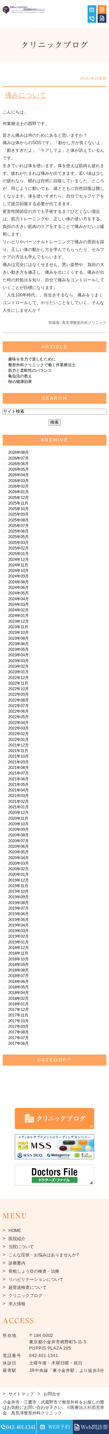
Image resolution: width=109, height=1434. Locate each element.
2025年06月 (18, 531)
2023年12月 (18, 621)
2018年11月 (18, 953)
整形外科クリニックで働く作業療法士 (42, 365)
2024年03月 (18, 604)
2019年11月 (18, 885)
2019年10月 (18, 891)
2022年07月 (18, 705)
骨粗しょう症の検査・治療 (33, 1271)
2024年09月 (18, 576)
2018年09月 (18, 964)
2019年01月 (18, 942)
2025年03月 (18, 542)
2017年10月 (18, 1021)
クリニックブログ (25, 1295)
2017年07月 (18, 1038)
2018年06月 (18, 981)
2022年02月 (18, 733)
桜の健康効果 (20, 381)
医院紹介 (16, 1238)
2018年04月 (18, 992)
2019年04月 (18, 925)
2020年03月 (18, 863)
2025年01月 (18, 553)
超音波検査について (27, 1287)
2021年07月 (18, 773)
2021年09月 (18, 762)
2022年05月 (18, 716)
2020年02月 (18, 869)
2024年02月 (18, 610)
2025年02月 (18, 548)
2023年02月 (18, 666)
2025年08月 (18, 520)
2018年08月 (18, 970)
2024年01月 (18, 615)
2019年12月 (18, 880)
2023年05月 (18, 649)
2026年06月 (18, 463)
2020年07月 (18, 841)
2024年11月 (18, 565)
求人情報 (16, 1304)
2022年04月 (18, 722)
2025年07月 (18, 525)
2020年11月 (18, 818)
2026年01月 (18, 491)
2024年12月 (18, 559)
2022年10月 (18, 688)
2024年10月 (18, 570)
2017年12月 (18, 1009)
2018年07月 (18, 975)
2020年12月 (18, 812)
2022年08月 (18, 700)
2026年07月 (18, 458)
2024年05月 (18, 593)
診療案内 (16, 1263)
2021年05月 (18, 784)
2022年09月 (18, 694)
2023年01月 (18, 672)
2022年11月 (18, 683)
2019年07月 (18, 908)
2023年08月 (18, 638)
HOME (14, 1230)
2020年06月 (18, 846)
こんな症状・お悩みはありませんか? (43, 1255)
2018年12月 (18, 947)
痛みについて (25, 95)
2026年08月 (18, 452)
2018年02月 (18, 998)
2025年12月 (18, 497)
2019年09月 (18, 897)
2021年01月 (18, 807)
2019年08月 (18, 902)
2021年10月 (18, 756)
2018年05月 (18, 987)
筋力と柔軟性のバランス (30, 370)
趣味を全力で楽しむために (32, 359)
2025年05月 (18, 536)
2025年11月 (18, 503)
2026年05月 (18, 469)
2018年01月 (18, 1004)
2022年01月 (18, 739)
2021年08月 (18, 767)
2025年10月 (18, 508)
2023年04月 (18, 655)
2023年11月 (18, 627)
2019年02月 (18, 936)
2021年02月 (18, 801)
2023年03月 (18, 660)
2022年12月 (18, 677)
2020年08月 (18, 835)
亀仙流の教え (20, 376)
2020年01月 (18, 874)
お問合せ (51, 1394)
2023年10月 (18, 632)
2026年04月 (18, 475)
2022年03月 (18, 728)
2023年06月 (18, 644)
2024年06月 (18, 587)
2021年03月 (18, 795)
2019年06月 (18, 913)
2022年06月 (18, 711)
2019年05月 (18, 919)
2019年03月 (18, 930)
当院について (21, 1246)
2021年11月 (18, 750)
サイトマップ (21, 1394)
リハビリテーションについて (35, 1279)
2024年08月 (18, 582)
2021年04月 (18, 790)
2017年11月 (18, 1015)
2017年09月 (18, 1026)
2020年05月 (18, 852)
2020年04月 (18, 857)
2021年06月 (18, 779)
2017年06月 (18, 1043)
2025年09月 (18, 514)
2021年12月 (18, 745)
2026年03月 (18, 480)
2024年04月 (18, 599)
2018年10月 (18, 959)
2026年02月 (18, 486)
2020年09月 (18, 829)
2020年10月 (18, 824)
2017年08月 (18, 1032)
